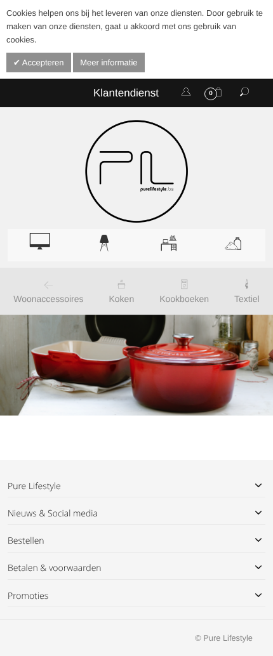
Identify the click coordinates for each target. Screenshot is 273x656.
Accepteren (42, 62)
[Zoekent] (244, 92)
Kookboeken (184, 299)
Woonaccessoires (48, 299)
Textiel (247, 299)
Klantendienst (126, 93)
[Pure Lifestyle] (136, 171)
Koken (122, 299)
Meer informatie (108, 62)
